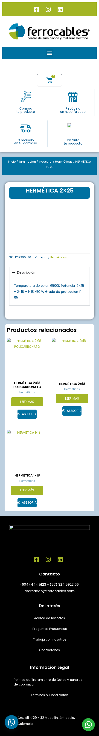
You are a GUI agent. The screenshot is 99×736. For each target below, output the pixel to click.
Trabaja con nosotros (49, 639)
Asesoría (29, 414)
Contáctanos (49, 650)
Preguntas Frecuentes (49, 629)
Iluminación (27, 162)
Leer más (27, 402)
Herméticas (64, 162)
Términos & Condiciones (50, 695)
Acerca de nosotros (49, 618)
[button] (49, 53)
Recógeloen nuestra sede (73, 110)
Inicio (12, 162)
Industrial (45, 162)
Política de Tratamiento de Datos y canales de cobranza (48, 682)
